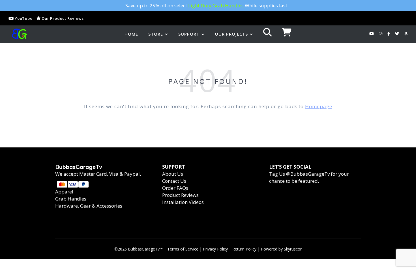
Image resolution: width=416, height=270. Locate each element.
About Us (172, 174)
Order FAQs (175, 188)
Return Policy (244, 249)
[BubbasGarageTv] (18, 34)
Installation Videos (183, 202)
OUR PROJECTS (231, 34)
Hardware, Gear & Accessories (88, 205)
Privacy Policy (215, 249)
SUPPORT (189, 34)
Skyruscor (293, 249)
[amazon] (406, 33)
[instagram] (381, 33)
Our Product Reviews (61, 18)
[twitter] (397, 33)
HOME (131, 34)
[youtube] (372, 33)
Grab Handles (70, 198)
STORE (155, 34)
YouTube (23, 18)
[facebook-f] (389, 33)
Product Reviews (180, 195)
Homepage (318, 106)
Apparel (64, 191)
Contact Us (174, 181)
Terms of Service (182, 249)
